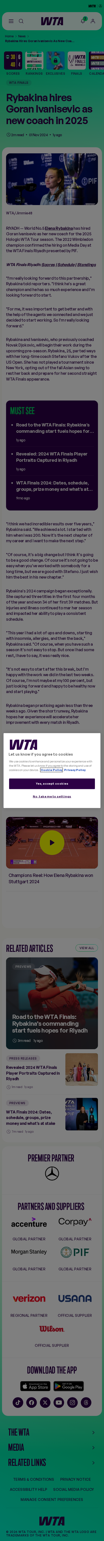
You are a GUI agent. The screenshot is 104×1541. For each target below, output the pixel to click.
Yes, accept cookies (52, 783)
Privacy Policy (75, 770)
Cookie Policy (51, 770)
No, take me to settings (52, 796)
